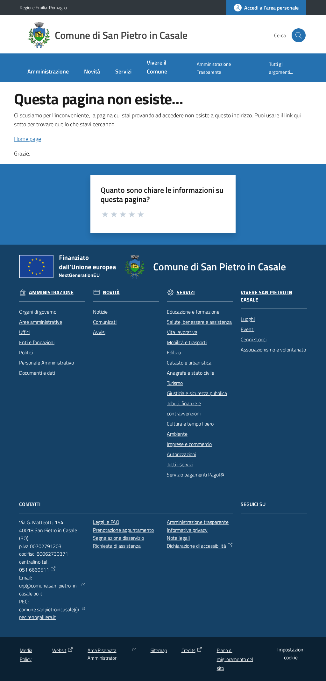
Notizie (100, 312)
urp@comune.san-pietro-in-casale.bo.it (49, 589)
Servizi (186, 292)
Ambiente (177, 434)
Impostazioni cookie (291, 653)
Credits (188, 650)
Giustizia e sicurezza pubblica (197, 393)
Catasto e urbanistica (189, 362)
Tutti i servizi (180, 464)
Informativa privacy (187, 530)
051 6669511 (34, 569)
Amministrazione (51, 292)
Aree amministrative (40, 322)
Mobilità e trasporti (187, 342)
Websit (59, 650)
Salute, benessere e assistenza (199, 322)
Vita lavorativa (182, 332)
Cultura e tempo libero (190, 423)
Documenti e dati (37, 373)
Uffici (24, 332)
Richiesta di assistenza (117, 546)
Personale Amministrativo (46, 362)
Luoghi (248, 319)
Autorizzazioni (181, 454)
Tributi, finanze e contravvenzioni (184, 408)
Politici (26, 352)
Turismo (175, 383)
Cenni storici (253, 339)
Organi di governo (37, 312)
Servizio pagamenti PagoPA (195, 474)
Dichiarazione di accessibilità (196, 546)
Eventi (247, 329)
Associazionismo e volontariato (273, 349)
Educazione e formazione (193, 312)
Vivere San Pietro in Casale (266, 296)
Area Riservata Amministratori (102, 654)
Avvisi (99, 332)
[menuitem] (48, 72)
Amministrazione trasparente (198, 522)
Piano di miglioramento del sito (235, 659)
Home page (27, 139)
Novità (111, 292)
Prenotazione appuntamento (123, 530)
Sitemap (159, 650)
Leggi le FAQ (106, 522)
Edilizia (174, 352)
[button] (298, 35)
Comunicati (105, 322)
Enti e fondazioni (36, 342)
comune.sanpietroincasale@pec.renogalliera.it (49, 613)
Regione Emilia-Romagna (43, 7)
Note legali (178, 538)
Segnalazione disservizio (118, 538)
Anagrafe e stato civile (190, 373)
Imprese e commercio (189, 444)
